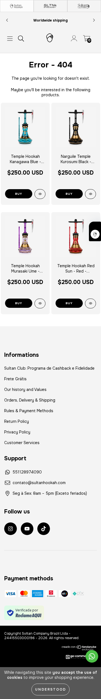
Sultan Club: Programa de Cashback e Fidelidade (49, 368)
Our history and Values (25, 389)
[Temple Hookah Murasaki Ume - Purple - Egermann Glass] (40, 303)
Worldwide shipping (50, 20)
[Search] (21, 39)
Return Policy (16, 421)
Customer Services (22, 442)
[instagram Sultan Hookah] (10, 528)
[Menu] (9, 39)
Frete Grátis (15, 378)
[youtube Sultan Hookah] (27, 528)
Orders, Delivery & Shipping (29, 400)
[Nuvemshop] (79, 648)
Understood (50, 689)
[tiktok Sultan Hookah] (43, 528)
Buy (69, 194)
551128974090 (27, 472)
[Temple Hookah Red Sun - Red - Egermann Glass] (90, 303)
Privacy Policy (17, 432)
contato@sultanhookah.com (39, 482)
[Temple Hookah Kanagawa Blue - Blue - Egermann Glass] (40, 194)
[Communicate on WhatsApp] (92, 656)
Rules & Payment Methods (28, 410)
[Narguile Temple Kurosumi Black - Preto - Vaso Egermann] (90, 194)
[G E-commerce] (78, 657)
